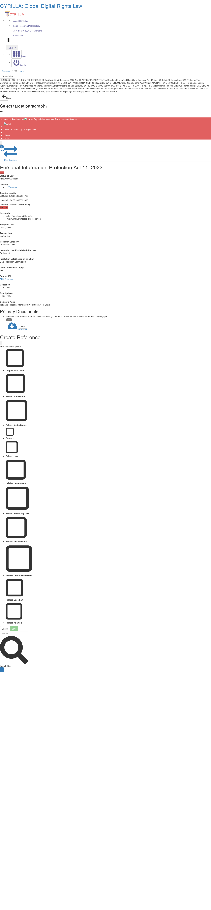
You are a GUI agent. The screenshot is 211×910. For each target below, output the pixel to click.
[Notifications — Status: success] (8, 40)
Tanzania (12, 187)
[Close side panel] (1, 143)
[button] (2, 148)
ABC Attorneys (6, 278)
